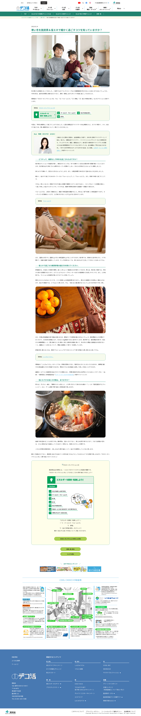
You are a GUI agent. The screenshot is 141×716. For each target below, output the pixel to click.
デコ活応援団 (78, 8)
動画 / (105, 8)
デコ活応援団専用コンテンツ (101, 3)
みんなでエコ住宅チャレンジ (63, 14)
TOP (25, 14)
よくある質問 (16, 661)
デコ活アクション (50, 8)
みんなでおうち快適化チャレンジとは (41, 14)
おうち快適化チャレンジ (53, 669)
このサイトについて (78, 711)
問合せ (119, 8)
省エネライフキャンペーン (54, 665)
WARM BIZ (107, 669)
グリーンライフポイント (110, 684)
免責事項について (130, 711)
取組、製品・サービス (91, 8)
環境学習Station (108, 701)
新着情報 (15, 657)
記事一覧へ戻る (70, 549)
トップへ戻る (70, 554)
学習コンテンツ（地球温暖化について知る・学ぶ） (113, 688)
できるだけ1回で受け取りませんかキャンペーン (84, 688)
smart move (79, 684)
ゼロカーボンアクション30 (47, 108)
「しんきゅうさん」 (48, 357)
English (44, 3)
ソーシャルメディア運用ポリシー (112, 711)
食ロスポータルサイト (53, 684)
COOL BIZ (106, 665)
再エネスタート (50, 673)
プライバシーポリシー (93, 711)
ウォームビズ (47, 201)
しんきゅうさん (79, 665)
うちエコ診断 (79, 669)
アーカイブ (15, 664)
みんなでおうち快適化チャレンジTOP (30, 17)
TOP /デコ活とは (36, 8)
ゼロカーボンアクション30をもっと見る (70, 539)
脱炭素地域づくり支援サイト (112, 697)
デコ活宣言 (64, 8)
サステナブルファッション (111, 673)
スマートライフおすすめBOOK (64, 375)
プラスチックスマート (53, 687)
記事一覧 (99, 14)
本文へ (22, 3)
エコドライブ (79, 697)
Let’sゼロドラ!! (80, 701)
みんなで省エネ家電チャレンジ (84, 14)
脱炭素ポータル (108, 693)
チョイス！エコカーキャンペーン (85, 693)
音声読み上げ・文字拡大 (32, 3)
